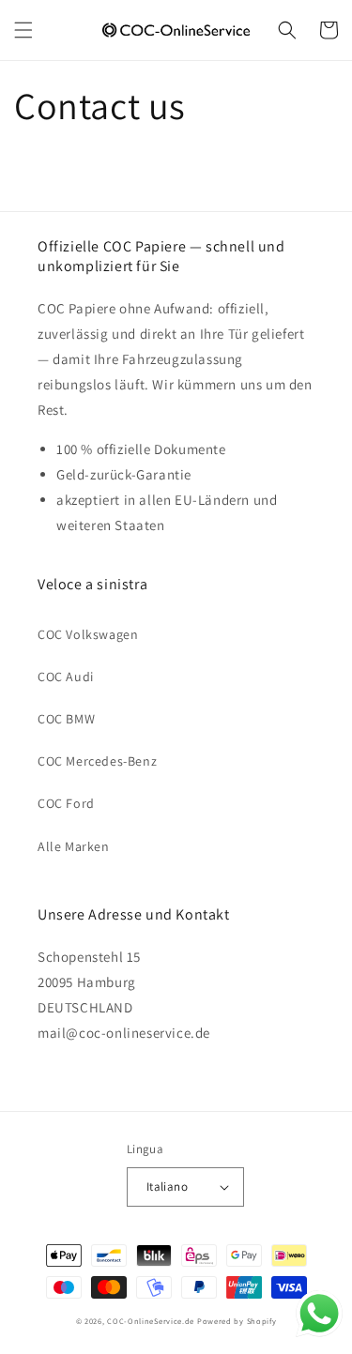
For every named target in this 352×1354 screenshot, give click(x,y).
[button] (23, 30)
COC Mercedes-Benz (97, 761)
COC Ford (66, 803)
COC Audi (66, 676)
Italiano (167, 1186)
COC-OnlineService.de (150, 1321)
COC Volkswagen (88, 634)
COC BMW (66, 718)
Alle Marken (74, 846)
